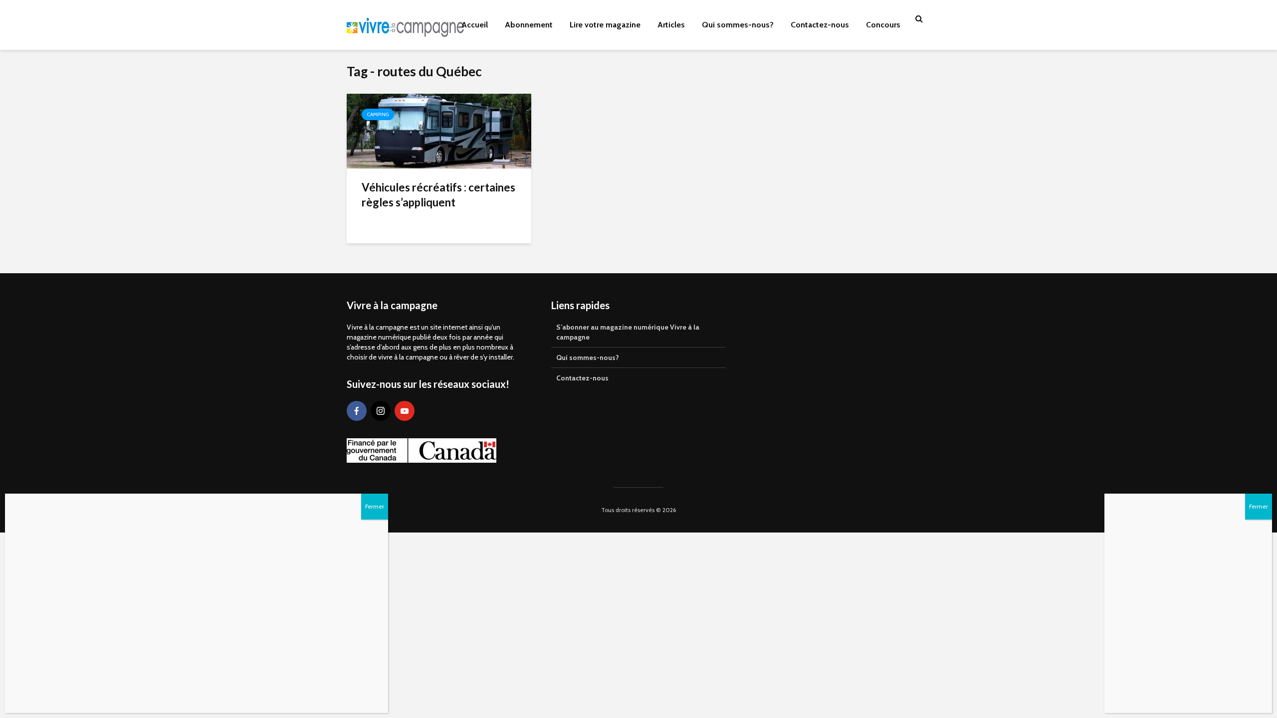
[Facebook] (357, 411)
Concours (883, 24)
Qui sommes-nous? (738, 24)
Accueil (474, 24)
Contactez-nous (820, 24)
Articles (671, 24)
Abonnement (529, 24)
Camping (378, 114)
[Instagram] (381, 411)
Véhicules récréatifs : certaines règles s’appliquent (438, 194)
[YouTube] (405, 411)
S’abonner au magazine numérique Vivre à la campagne (627, 332)
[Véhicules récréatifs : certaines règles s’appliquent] (439, 130)
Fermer (1258, 506)
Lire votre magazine (605, 24)
